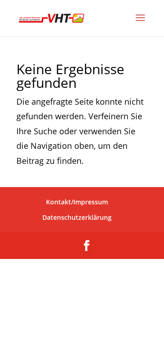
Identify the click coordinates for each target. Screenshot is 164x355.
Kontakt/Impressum (77, 202)
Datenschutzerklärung (77, 217)
